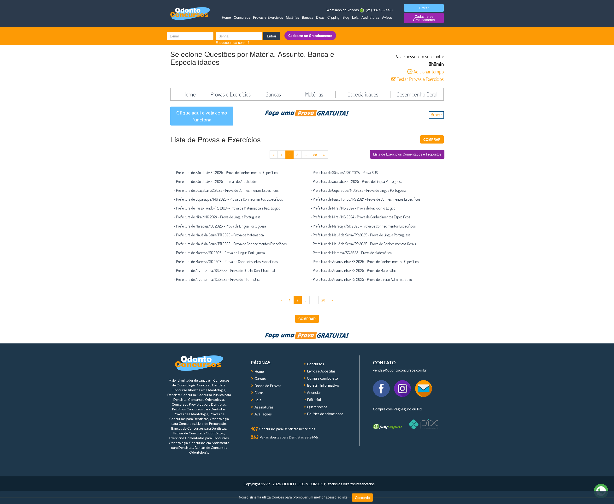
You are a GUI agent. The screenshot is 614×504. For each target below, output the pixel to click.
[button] (432, 139)
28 (315, 154)
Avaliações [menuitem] (263, 414)
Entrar (271, 36)
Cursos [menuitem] (260, 378)
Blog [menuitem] (345, 17)
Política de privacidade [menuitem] (325, 414)
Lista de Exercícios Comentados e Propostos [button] (407, 154)
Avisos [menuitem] (387, 17)
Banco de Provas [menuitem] (267, 386)
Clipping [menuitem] (333, 17)
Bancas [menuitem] (307, 17)
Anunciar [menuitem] (314, 392)
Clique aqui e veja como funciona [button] (201, 116)
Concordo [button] (362, 497)
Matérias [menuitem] (292, 17)
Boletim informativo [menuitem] (323, 385)
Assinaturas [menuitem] (370, 17)
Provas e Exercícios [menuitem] (268, 17)
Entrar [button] (424, 8)
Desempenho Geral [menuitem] (416, 94)
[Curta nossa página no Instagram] (404, 385)
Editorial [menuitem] (314, 399)
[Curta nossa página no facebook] (383, 385)
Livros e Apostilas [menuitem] (321, 371)
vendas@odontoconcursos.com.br (400, 370)
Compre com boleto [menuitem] (322, 378)
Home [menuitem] (226, 17)
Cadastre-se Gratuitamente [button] (424, 18)
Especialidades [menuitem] (363, 94)
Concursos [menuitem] (242, 17)
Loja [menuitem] (355, 17)
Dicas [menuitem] (320, 17)
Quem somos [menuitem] (317, 407)
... (305, 154)
